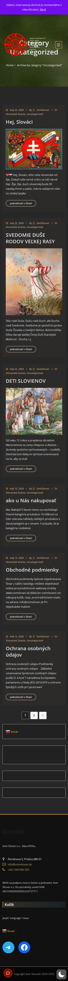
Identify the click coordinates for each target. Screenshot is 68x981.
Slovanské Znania (15, 114)
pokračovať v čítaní (23, 203)
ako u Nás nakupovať (31, 500)
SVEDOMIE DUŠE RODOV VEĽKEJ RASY (30, 238)
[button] (61, 974)
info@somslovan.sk (20, 864)
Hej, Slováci (19, 121)
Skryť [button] (43, 9)
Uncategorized (35, 114)
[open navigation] (59, 45)
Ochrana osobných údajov (28, 651)
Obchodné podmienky (32, 569)
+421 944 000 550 (18, 869)
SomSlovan (43, 109)
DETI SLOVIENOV (26, 380)
